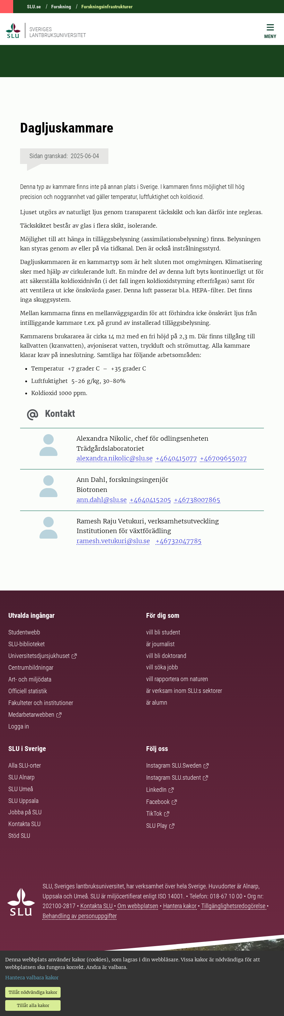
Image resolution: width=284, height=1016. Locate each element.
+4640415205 (150, 500)
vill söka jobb (162, 667)
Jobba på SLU (25, 812)
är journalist (160, 644)
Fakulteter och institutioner (40, 702)
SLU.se (34, 6)
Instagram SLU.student (173, 777)
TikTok (154, 813)
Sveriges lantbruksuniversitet (57, 32)
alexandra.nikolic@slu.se (115, 458)
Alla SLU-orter (24, 765)
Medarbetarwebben (31, 714)
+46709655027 (223, 458)
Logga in (18, 726)
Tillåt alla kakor (33, 1005)
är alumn (156, 702)
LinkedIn (156, 789)
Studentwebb (24, 632)
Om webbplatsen (137, 905)
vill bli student (163, 632)
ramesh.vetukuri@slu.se (113, 541)
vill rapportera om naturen (177, 679)
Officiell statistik (27, 691)
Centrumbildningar (30, 667)
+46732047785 (179, 541)
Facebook (158, 801)
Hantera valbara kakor (32, 977)
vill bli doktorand (166, 655)
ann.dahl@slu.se (102, 500)
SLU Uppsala (23, 800)
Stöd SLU (19, 835)
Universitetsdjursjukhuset (39, 655)
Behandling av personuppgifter (80, 915)
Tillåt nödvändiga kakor (33, 992)
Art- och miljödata (29, 679)
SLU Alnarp (21, 777)
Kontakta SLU (24, 823)
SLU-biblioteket (26, 644)
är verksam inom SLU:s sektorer (184, 690)
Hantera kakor (180, 905)
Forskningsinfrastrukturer (107, 6)
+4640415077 (176, 458)
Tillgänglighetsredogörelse (234, 905)
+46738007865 (197, 500)
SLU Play (156, 825)
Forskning (61, 6)
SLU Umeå (20, 789)
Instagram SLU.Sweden (174, 765)
